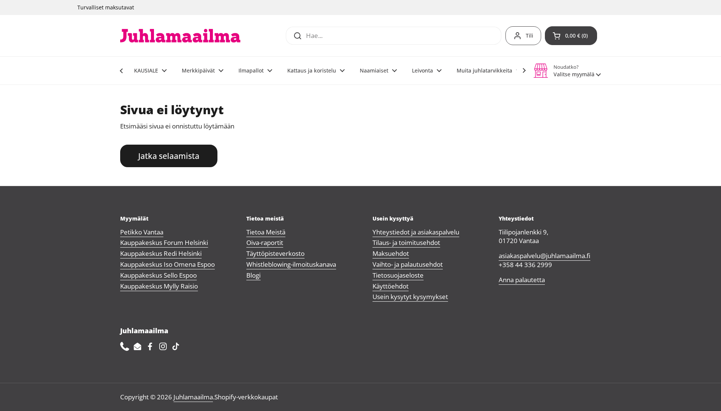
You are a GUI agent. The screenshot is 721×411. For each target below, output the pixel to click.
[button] (571, 35)
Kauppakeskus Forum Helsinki (164, 242)
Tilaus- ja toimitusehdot (406, 242)
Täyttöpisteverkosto (275, 253)
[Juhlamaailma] (180, 35)
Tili (529, 35)
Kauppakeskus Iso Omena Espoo (167, 264)
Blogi (253, 275)
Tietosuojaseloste (398, 275)
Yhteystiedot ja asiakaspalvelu (416, 232)
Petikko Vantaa (141, 232)
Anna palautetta (522, 279)
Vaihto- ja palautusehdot (408, 264)
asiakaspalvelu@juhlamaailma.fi (544, 255)
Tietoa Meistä (265, 232)
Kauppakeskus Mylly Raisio (159, 286)
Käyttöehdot (391, 286)
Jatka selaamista (168, 155)
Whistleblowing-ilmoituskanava (291, 264)
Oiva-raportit (264, 242)
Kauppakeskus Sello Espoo (158, 275)
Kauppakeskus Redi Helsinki (161, 253)
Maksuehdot (391, 253)
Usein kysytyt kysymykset (410, 296)
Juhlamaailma (193, 397)
